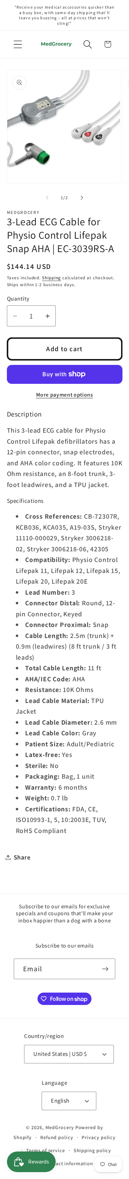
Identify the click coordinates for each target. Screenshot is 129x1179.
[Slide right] (81, 197)
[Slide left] (47, 197)
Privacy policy (99, 1137)
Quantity (18, 298)
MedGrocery (59, 1127)
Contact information (68, 1163)
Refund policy (56, 1137)
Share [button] (22, 857)
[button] (18, 44)
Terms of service (45, 1150)
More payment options (64, 394)
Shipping (51, 278)
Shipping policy (92, 1150)
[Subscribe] (105, 969)
